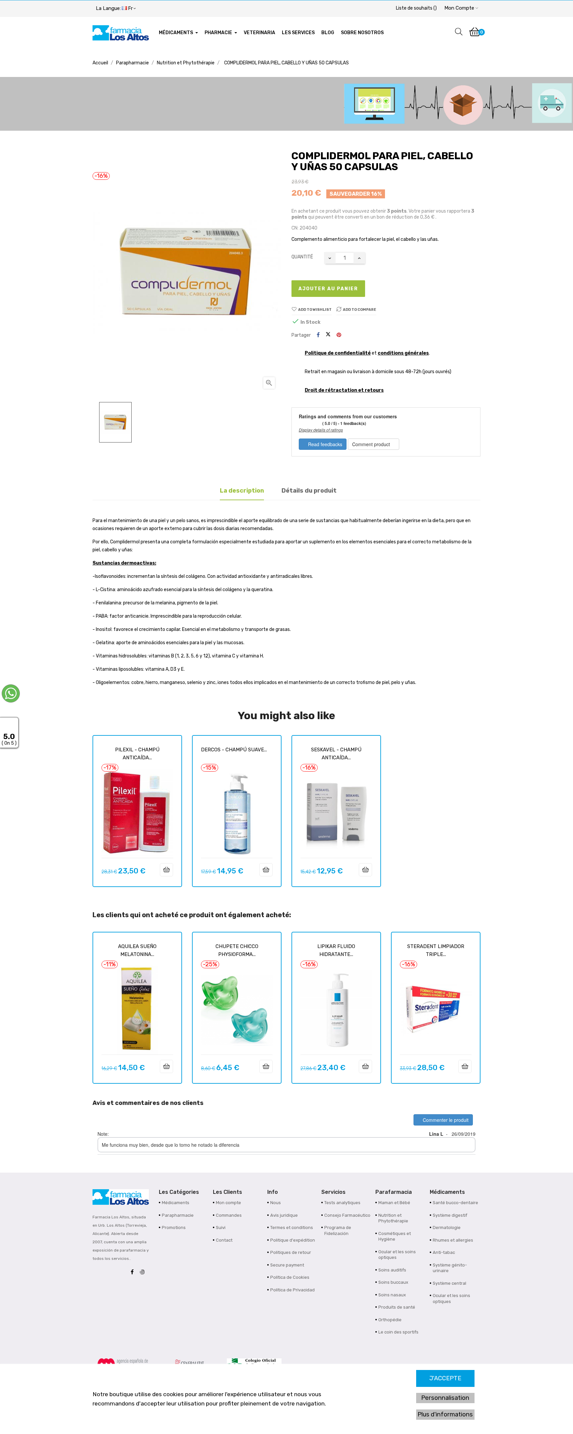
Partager (318, 335)
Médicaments (175, 1202)
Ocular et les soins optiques (397, 1254)
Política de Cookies (289, 1277)
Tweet (328, 335)
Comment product (371, 444)
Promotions (174, 1227)
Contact (224, 1240)
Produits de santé (396, 1307)
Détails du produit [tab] (309, 490)
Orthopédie (390, 1319)
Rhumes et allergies (453, 1240)
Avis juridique (284, 1215)
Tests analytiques (342, 1202)
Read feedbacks (324, 444)
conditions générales (403, 353)
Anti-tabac (444, 1252)
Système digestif (450, 1215)
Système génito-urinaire (450, 1268)
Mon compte (228, 1202)
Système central (449, 1283)
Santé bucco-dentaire (455, 1202)
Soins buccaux (393, 1282)
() (416, 8)
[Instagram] (144, 1272)
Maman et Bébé (394, 1202)
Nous (275, 1202)
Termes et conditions (291, 1227)
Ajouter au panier (328, 289)
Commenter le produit (445, 1120)
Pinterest (339, 335)
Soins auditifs (392, 1269)
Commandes (229, 1215)
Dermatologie (447, 1227)
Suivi (220, 1227)
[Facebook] (133, 1272)
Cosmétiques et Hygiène (394, 1236)
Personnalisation (445, 1397)
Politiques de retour (290, 1252)
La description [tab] (242, 490)
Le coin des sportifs (398, 1332)
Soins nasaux (392, 1294)
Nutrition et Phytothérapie (393, 1218)
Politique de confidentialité (338, 353)
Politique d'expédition (292, 1240)
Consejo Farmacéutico (347, 1215)
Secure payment (287, 1265)
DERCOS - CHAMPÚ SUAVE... (234, 750)
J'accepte (445, 1378)
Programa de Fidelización (337, 1230)
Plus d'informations (445, 1414)
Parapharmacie (178, 1215)
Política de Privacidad (292, 1289)
